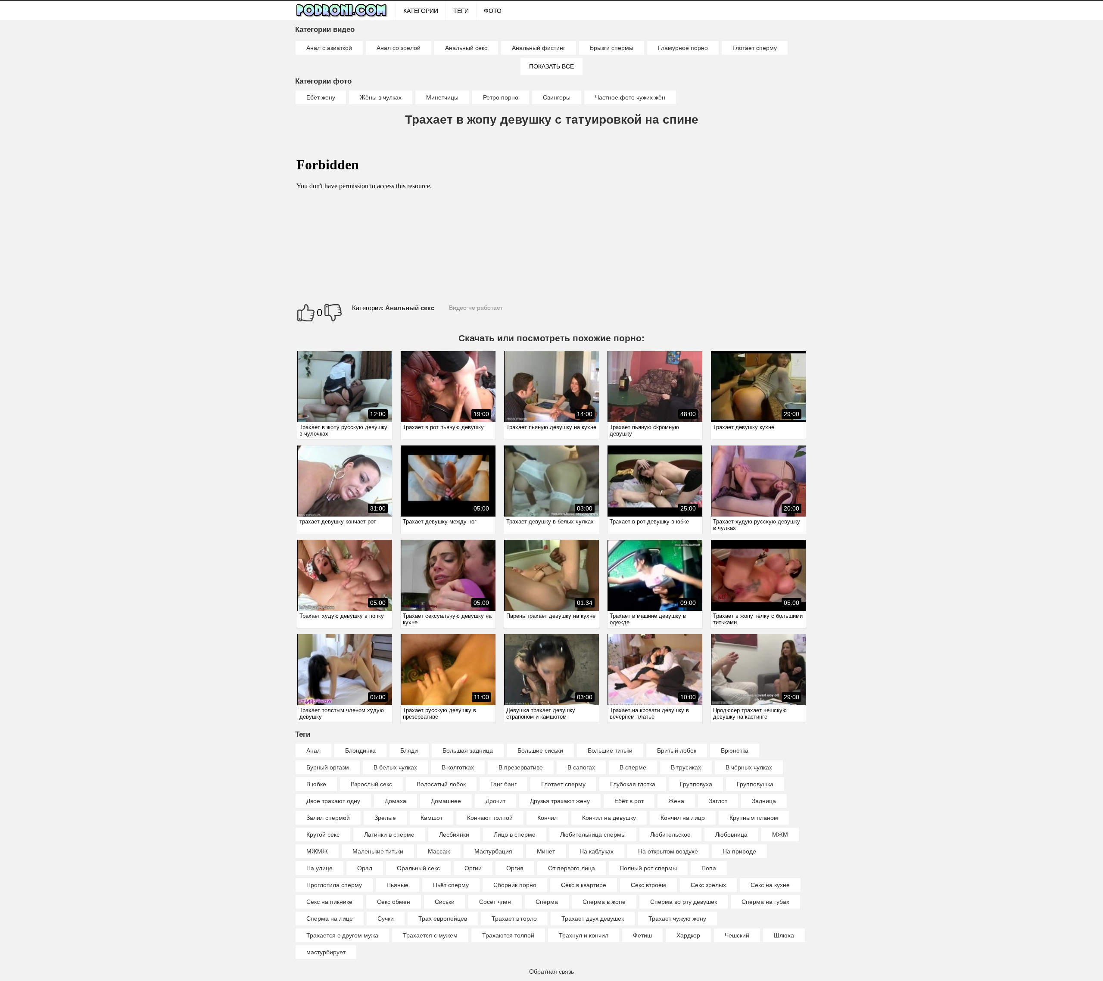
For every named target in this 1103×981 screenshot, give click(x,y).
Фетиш (642, 935)
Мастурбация (493, 851)
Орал (364, 868)
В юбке (316, 784)
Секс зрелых (708, 884)
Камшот (431, 817)
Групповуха (696, 784)
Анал (313, 750)
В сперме (633, 767)
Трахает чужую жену (677, 918)
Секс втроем (648, 884)
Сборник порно (514, 884)
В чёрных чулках (749, 767)
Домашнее (446, 800)
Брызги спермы (611, 47)
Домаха (395, 800)
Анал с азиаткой (329, 47)
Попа (708, 868)
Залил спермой (328, 817)
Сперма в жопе (604, 901)
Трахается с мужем (430, 935)
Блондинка (360, 750)
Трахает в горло (514, 918)
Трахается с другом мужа (342, 935)
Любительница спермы (593, 834)
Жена (676, 800)
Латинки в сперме (389, 834)
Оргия (514, 868)
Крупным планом (753, 817)
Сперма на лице (329, 918)
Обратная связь (551, 971)
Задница (764, 800)
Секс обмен (393, 901)
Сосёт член (495, 901)
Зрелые (385, 817)
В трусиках (686, 767)
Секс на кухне (770, 884)
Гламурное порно (683, 47)
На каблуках (597, 851)
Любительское (670, 834)
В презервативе (521, 767)
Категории (420, 10)
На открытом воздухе (668, 851)
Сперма (547, 901)
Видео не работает (476, 307)
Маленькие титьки (377, 851)
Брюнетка (734, 750)
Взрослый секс (371, 784)
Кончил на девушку (609, 817)
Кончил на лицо (683, 817)
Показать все (551, 66)
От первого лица (571, 868)
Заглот (718, 800)
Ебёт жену (320, 97)
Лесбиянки (454, 834)
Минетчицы (442, 97)
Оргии (473, 868)
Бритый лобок (676, 750)
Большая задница (467, 750)
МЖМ (780, 834)
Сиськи (445, 901)
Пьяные (397, 884)
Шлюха (784, 935)
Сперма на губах (765, 901)
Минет (546, 851)
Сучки (385, 918)
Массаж (439, 851)
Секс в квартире (583, 884)
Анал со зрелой (399, 47)
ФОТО (493, 10)
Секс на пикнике (329, 901)
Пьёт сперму (451, 884)
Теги (461, 10)
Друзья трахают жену (560, 800)
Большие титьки (610, 750)
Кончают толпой (490, 817)
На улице (319, 868)
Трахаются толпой (508, 935)
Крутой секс (323, 834)
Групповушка (755, 784)
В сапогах (581, 767)
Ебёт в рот (629, 800)
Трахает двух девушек (592, 918)
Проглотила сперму (334, 884)
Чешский (737, 935)
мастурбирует (326, 952)
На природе (739, 851)
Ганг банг (503, 784)
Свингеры (556, 97)
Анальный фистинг (538, 47)
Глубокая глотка (632, 784)
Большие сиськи (540, 750)
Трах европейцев (442, 918)
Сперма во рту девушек (683, 901)
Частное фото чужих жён (630, 97)
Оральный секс (418, 868)
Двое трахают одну (333, 800)
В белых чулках (395, 767)
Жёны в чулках (381, 97)
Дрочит (495, 800)
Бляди (409, 750)
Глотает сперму (754, 47)
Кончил (547, 817)
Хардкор (688, 935)
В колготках (458, 767)
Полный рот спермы (648, 868)
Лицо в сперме (515, 834)
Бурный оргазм (327, 767)
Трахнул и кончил (583, 935)
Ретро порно (500, 97)
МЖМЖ (317, 851)
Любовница (731, 834)
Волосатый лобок (441, 784)
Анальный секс (466, 47)
